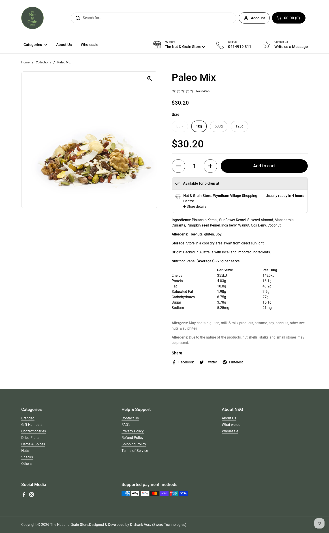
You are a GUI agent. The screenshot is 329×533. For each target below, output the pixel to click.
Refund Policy (132, 438)
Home (25, 62)
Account (258, 18)
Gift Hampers (31, 425)
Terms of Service (135, 451)
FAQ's (126, 425)
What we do (231, 425)
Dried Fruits (30, 438)
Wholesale (230, 431)
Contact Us (130, 418)
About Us (229, 418)
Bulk (179, 126)
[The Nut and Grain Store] (32, 18)
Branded (27, 418)
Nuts (25, 451)
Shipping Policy (134, 444)
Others (26, 464)
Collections (43, 62)
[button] (289, 18)
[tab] (194, 206)
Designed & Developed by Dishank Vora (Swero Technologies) (137, 524)
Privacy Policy (133, 431)
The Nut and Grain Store (69, 524)
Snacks (27, 457)
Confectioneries (33, 431)
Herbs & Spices (33, 444)
